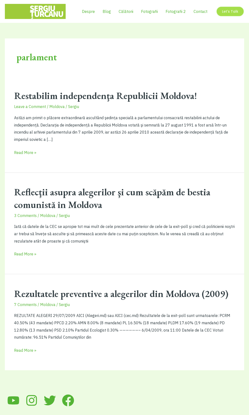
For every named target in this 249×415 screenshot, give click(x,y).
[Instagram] (32, 400)
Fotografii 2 (176, 11)
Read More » (25, 153)
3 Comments (25, 215)
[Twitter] (50, 400)
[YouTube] (13, 400)
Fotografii (149, 11)
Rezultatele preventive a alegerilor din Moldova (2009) (121, 293)
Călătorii (126, 11)
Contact (200, 11)
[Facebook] (68, 400)
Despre (88, 11)
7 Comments (25, 304)
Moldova (57, 106)
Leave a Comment (30, 106)
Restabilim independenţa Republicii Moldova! (105, 95)
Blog (107, 11)
